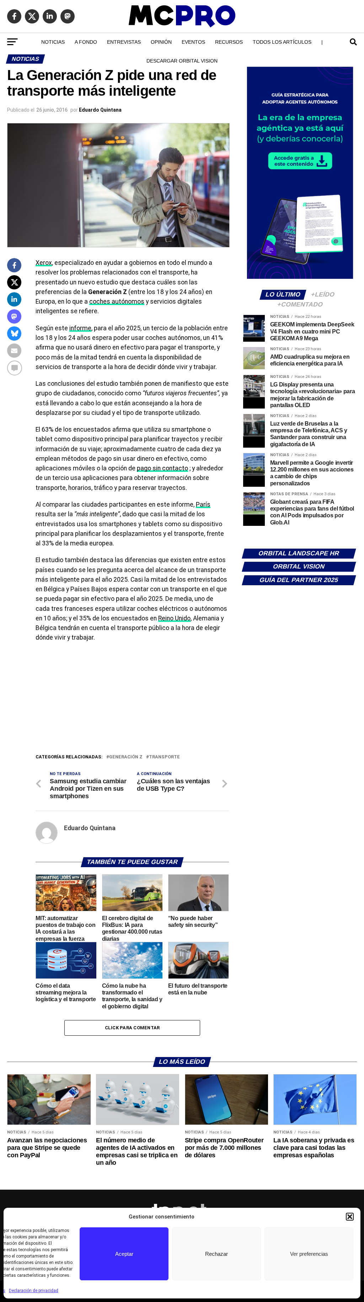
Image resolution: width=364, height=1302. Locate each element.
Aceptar (124, 1254)
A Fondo (86, 42)
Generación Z (126, 757)
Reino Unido (174, 618)
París (203, 504)
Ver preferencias (309, 1254)
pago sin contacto (162, 468)
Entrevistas (124, 42)
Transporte (164, 757)
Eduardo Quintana (100, 110)
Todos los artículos (282, 42)
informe (80, 328)
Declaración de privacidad (33, 1290)
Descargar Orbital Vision (182, 61)
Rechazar (216, 1254)
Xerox (44, 262)
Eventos (193, 42)
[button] (349, 1216)
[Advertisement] (132, 699)
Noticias (53, 42)
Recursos (229, 42)
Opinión (161, 42)
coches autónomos (116, 301)
